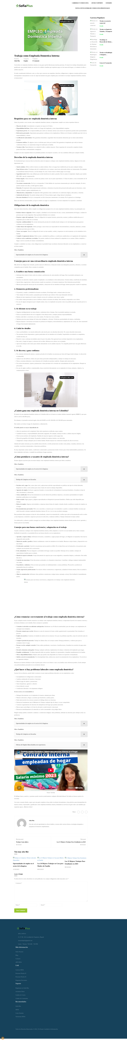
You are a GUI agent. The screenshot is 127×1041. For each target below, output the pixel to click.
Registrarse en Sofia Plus (22, 988)
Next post (83, 839)
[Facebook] (78, 812)
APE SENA (19, 962)
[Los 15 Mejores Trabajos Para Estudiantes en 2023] (75, 858)
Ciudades (109, 3)
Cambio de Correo (20, 995)
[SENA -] (24, 5)
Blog (17, 955)
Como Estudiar (20, 1013)
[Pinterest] (86, 812)
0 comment (36, 61)
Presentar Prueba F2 (21, 977)
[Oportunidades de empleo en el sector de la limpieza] (25, 859)
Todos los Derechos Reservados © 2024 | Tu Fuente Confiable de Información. (37, 1029)
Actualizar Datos (20, 991)
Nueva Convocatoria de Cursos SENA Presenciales (92, 8)
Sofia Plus (18, 1006)
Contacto (18, 958)
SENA (17, 1009)
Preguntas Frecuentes (21, 980)
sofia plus (17, 61)
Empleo (26, 61)
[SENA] (23, 928)
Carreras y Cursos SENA (80, 3)
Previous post (19, 839)
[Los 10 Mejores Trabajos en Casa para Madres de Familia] (51, 859)
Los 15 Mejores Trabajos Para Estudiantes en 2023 (71, 842)
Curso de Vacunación (106, 63)
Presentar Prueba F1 (21, 973)
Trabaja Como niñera (22, 842)
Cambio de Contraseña (22, 998)
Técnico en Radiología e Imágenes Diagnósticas (106, 54)
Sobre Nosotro (19, 951)
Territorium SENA (20, 1016)
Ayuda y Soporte (97, 3)
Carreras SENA (20, 970)
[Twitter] (82, 812)
